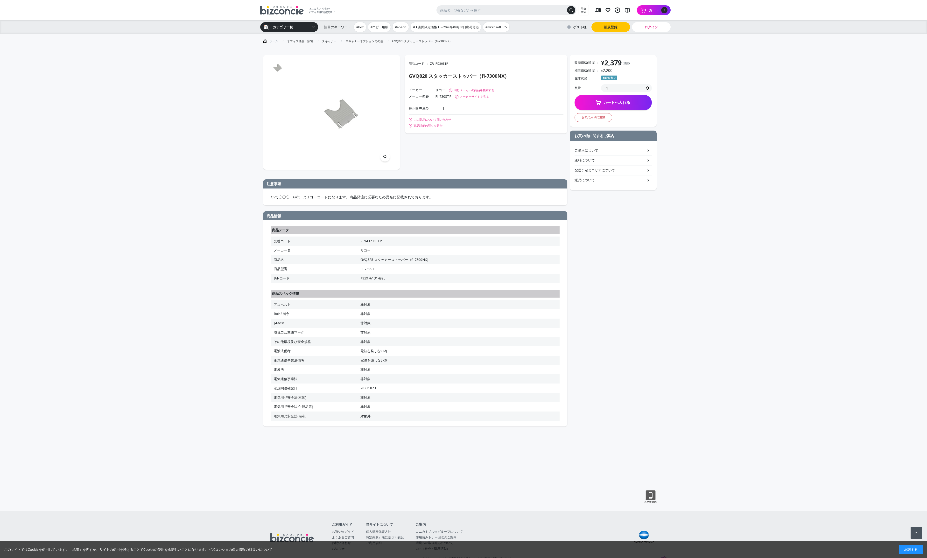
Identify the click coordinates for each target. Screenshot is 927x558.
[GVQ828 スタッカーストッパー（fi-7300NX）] (340, 112)
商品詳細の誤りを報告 (428, 126)
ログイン (651, 27)
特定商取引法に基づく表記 (385, 537)
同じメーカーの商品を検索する (474, 90)
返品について (585, 180)
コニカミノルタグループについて (439, 531)
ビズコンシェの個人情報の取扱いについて (240, 549)
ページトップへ (916, 533)
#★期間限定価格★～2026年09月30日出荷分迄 (446, 27)
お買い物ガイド (343, 531)
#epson (400, 27)
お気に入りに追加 (593, 117)
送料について (585, 160)
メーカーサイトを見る (474, 97)
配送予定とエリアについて (595, 170)
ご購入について (586, 150)
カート (657, 10)
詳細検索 (583, 10)
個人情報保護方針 (378, 531)
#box (360, 27)
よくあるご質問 (343, 537)
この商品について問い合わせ (432, 120)
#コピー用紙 (379, 27)
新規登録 (611, 27)
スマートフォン (650, 496)
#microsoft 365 (496, 27)
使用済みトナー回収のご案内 (436, 537)
